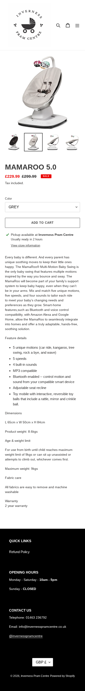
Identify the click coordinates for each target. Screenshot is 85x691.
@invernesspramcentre (26, 636)
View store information (25, 245)
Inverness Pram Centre (35, 676)
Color (8, 198)
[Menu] (77, 25)
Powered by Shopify (62, 676)
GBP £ (41, 662)
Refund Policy (19, 552)
